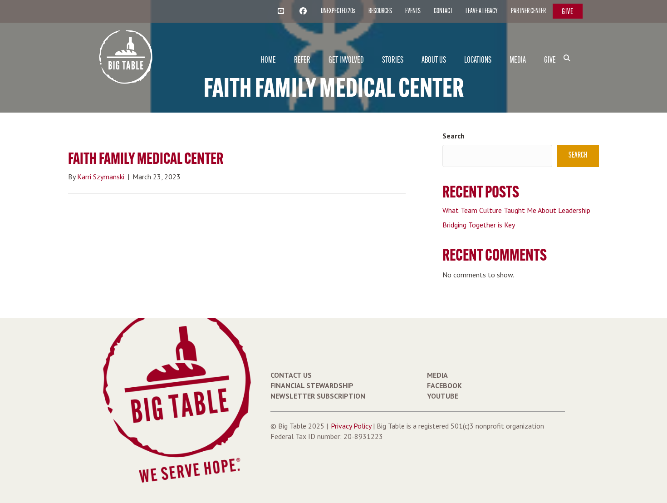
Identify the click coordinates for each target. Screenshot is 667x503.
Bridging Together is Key (478, 224)
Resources (380, 11)
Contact (443, 11)
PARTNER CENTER (528, 11)
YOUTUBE (442, 395)
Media (518, 60)
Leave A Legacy (482, 11)
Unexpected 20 (338, 11)
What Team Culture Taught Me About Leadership (516, 210)
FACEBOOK (444, 385)
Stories (392, 60)
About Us (434, 60)
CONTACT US (291, 375)
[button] (569, 43)
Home (268, 60)
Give (568, 12)
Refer (302, 60)
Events (413, 11)
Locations (477, 60)
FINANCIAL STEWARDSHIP (311, 385)
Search (453, 135)
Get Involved (346, 60)
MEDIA (437, 375)
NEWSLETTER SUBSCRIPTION (317, 395)
